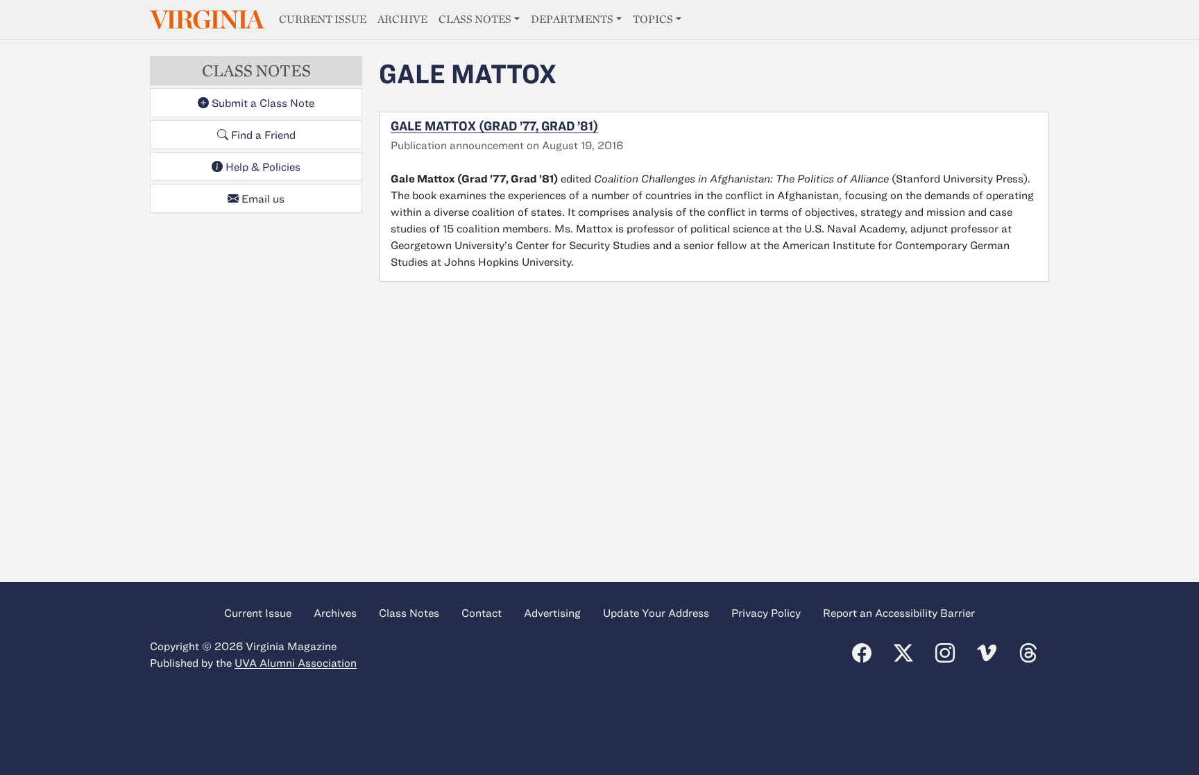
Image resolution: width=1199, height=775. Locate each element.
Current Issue (322, 19)
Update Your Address (656, 612)
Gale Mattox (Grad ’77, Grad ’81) (494, 125)
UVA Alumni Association (296, 662)
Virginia (206, 20)
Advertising (552, 612)
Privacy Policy (766, 612)
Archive (402, 19)
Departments (572, 19)
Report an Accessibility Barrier (899, 612)
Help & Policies (261, 166)
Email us (261, 198)
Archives (335, 612)
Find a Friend (262, 134)
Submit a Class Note (261, 102)
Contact (481, 612)
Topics (653, 19)
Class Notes (475, 19)
